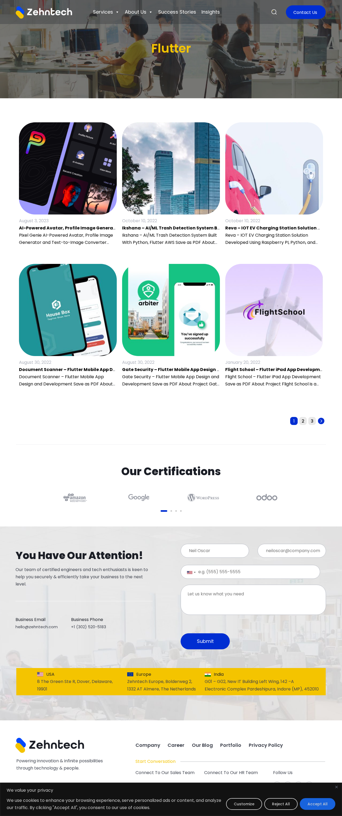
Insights (210, 12)
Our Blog (202, 745)
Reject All (281, 804)
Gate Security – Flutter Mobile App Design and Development (190, 369)
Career (176, 745)
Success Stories (177, 12)
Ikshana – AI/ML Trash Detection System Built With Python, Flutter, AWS (203, 228)
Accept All (318, 804)
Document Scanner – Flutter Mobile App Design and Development (93, 369)
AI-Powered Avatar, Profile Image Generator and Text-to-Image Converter (104, 228)
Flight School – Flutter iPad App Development (276, 369)
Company (147, 745)
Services (103, 12)
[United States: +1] (187, 572)
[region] (171, 799)
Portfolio (230, 745)
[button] (274, 12)
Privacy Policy (266, 745)
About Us (135, 12)
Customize (244, 804)
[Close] (336, 787)
